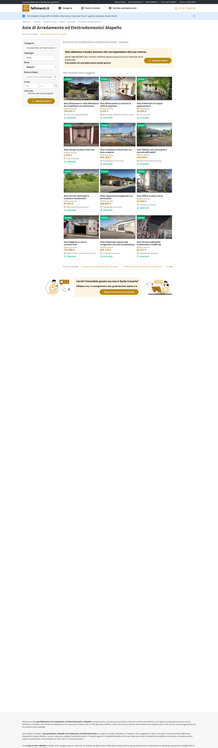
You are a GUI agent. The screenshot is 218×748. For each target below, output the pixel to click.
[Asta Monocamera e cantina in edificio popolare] (117, 88)
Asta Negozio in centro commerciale (75, 243)
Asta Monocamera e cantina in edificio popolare (115, 104)
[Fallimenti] (36, 8)
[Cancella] (56, 48)
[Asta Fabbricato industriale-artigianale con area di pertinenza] (117, 227)
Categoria (29, 43)
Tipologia (29, 53)
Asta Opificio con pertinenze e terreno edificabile (152, 151)
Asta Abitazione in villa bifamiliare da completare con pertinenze (81, 104)
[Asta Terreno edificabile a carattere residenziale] (81, 181)
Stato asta (28, 91)
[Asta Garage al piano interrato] (81, 135)
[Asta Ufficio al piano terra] (154, 181)
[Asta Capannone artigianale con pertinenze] (117, 181)
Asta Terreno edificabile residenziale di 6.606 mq (149, 243)
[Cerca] (55, 76)
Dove (26, 62)
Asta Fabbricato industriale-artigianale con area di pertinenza (117, 243)
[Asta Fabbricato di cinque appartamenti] (154, 88)
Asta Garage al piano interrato (79, 149)
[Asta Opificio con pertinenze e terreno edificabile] (154, 135)
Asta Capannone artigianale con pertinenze (116, 197)
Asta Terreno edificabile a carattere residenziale (76, 197)
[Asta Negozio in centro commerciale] (81, 227)
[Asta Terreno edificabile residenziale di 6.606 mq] (154, 227)
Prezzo (27, 82)
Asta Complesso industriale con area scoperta (116, 151)
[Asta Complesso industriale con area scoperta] (117, 135)
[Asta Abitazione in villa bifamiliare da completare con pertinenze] (81, 88)
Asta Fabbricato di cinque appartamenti (149, 104)
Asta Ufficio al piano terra (150, 195)
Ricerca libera (31, 72)
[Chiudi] (194, 16)
